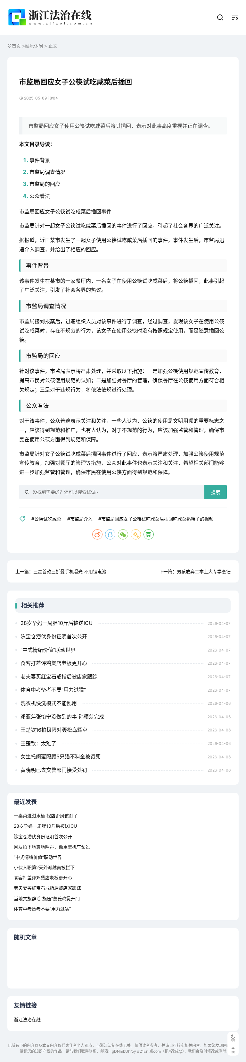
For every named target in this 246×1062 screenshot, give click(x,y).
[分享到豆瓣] (149, 534)
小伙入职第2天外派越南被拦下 (44, 867)
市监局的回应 (44, 184)
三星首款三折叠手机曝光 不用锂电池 (69, 571)
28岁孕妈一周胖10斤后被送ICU (56, 623)
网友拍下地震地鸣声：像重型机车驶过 (52, 847)
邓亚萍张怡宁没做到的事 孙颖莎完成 (62, 716)
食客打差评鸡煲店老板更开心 (53, 663)
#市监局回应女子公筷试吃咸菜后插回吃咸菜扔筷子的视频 (155, 519)
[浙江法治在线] (51, 17)
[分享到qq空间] (136, 534)
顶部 (233, 1052)
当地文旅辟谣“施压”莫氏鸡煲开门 (47, 898)
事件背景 (39, 160)
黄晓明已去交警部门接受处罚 (53, 770)
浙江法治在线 (27, 1019)
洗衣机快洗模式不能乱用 (48, 703)
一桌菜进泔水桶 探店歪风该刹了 (46, 815)
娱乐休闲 (34, 45)
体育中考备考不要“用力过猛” (53, 689)
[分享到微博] (97, 534)
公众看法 (39, 196)
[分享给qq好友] (110, 534)
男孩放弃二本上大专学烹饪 (204, 571)
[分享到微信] (123, 534)
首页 (16, 45)
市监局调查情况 (47, 172)
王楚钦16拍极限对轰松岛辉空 (53, 730)
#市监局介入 (80, 519)
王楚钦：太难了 (38, 743)
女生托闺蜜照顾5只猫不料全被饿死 (60, 756)
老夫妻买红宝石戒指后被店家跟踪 (58, 676)
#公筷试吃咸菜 (46, 519)
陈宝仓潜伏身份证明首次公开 (53, 636)
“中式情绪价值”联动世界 (48, 650)
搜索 (215, 492)
